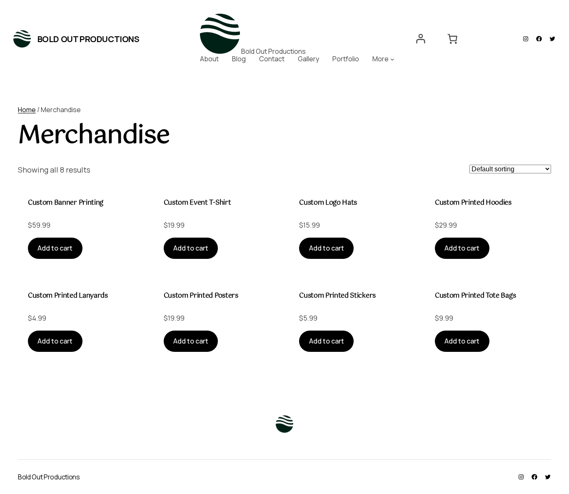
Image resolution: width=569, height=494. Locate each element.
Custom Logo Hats (328, 203)
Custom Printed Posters (201, 296)
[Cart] (452, 39)
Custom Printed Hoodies (473, 203)
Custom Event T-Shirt (197, 203)
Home (27, 109)
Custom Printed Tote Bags (475, 296)
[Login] (421, 39)
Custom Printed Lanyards (68, 296)
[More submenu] (392, 59)
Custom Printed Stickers (337, 296)
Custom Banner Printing (65, 203)
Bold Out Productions (88, 39)
